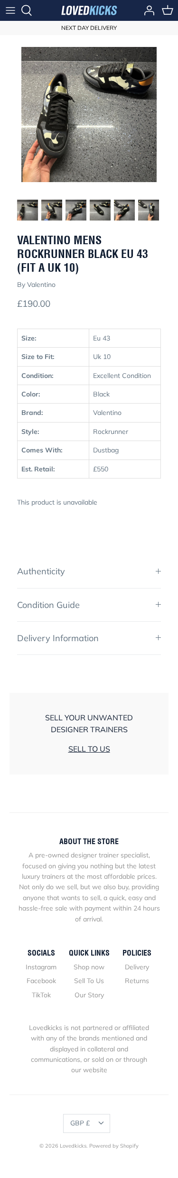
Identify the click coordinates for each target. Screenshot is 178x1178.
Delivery (137, 967)
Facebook (41, 980)
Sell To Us (89, 980)
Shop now (89, 967)
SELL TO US (89, 749)
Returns (137, 980)
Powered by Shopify (114, 1145)
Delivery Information (58, 638)
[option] (89, 114)
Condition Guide (48, 604)
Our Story (89, 995)
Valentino (41, 284)
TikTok (41, 995)
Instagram (41, 967)
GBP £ (80, 1123)
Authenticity (41, 571)
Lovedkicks (73, 1145)
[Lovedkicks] (89, 10)
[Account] (146, 10)
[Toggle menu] (10, 10)
